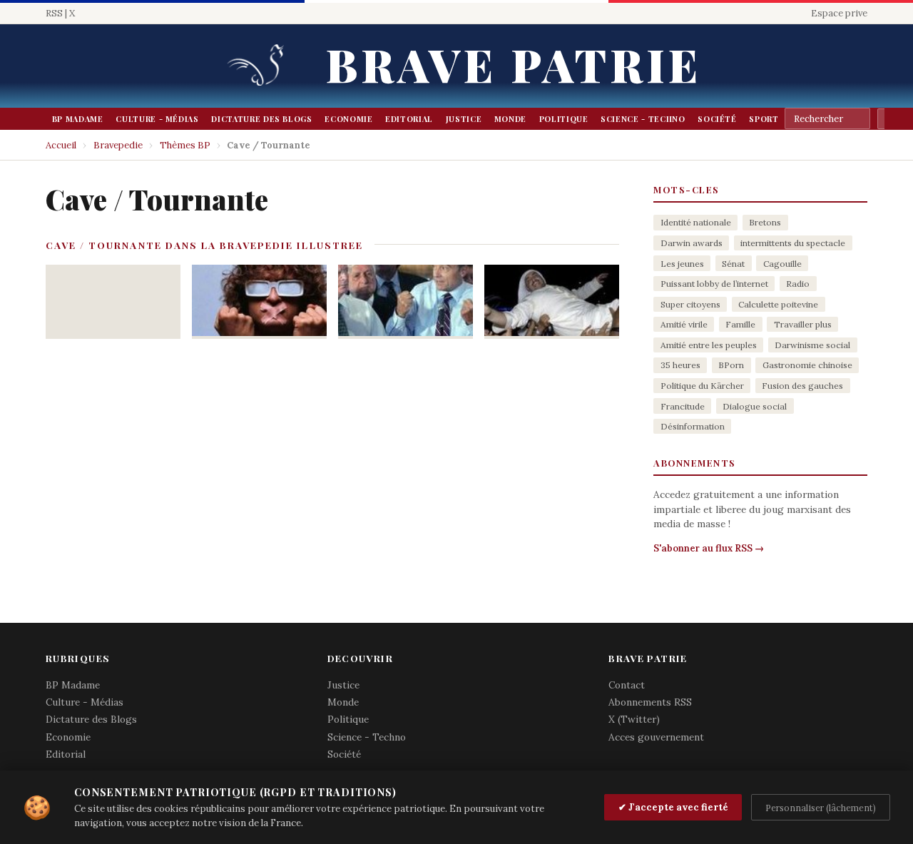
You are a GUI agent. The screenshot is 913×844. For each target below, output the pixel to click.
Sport (763, 118)
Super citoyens (690, 304)
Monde (510, 118)
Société (717, 118)
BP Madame (77, 118)
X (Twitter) (634, 719)
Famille (740, 324)
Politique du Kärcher (702, 385)
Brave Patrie (513, 64)
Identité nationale (695, 222)
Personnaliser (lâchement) (820, 807)
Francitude (682, 406)
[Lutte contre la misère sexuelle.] (551, 302)
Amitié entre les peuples (708, 345)
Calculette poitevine (778, 304)
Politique (563, 118)
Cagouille (782, 263)
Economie (348, 118)
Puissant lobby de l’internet (714, 283)
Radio (798, 283)
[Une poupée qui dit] (259, 302)
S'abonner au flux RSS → (708, 548)
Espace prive (839, 13)
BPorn (731, 365)
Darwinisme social (812, 345)
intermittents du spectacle (792, 243)
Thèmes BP (185, 145)
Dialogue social (755, 406)
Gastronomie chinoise (807, 365)
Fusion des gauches (802, 385)
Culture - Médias (157, 118)
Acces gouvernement (656, 737)
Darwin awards (691, 243)
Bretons (765, 222)
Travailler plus (803, 324)
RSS (54, 13)
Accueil (61, 145)
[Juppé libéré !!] (405, 302)
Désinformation (692, 426)
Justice (464, 118)
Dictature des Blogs (261, 118)
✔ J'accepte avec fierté (673, 807)
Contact (626, 684)
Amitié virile (684, 324)
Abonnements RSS (650, 702)
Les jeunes (682, 263)
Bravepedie (118, 145)
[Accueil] (260, 66)
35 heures (680, 365)
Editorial (409, 118)
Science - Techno (643, 118)
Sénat (733, 263)
